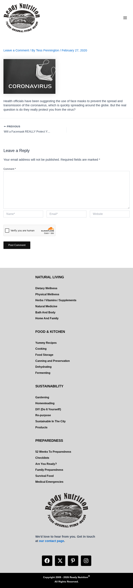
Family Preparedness (49, 469)
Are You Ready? (46, 463)
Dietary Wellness (46, 288)
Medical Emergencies (49, 481)
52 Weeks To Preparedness (53, 451)
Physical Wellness (47, 294)
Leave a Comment (16, 50)
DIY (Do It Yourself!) (48, 409)
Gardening (42, 397)
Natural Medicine (46, 306)
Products (41, 427)
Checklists (42, 457)
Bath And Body (45, 312)
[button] (47, 561)
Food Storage (44, 354)
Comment (9, 168)
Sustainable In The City (50, 421)
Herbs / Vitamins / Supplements (55, 300)
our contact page (51, 541)
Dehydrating (43, 366)
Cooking (41, 348)
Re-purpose (43, 415)
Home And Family (47, 318)
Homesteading (45, 403)
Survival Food (44, 475)
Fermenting (42, 372)
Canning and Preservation (52, 360)
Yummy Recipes (46, 342)
